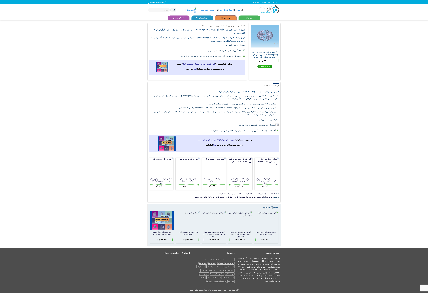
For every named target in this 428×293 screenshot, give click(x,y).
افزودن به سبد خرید (264, 66)
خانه (239, 10)
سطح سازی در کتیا (220, 270)
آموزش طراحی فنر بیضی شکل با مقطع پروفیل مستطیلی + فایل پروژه (214, 234)
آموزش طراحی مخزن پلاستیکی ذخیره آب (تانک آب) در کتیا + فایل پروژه (240, 234)
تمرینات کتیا (210, 266)
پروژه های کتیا (225, 18)
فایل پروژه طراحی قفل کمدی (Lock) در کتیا (188, 233)
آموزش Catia (269, 197)
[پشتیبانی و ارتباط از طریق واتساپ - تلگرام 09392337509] (169, 2)
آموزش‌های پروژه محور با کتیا (211, 26)
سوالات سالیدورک (206, 270)
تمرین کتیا (231, 270)
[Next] (150, 228)
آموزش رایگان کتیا (202, 18)
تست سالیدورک (229, 266)
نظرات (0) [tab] (267, 85)
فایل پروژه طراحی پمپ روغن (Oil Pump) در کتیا (266, 233)
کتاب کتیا (209, 281)
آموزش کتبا (211, 263)
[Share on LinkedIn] (196, 77)
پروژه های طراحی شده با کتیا (247, 193)
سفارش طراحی (226, 10)
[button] (276, 2)
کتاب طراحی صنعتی (220, 281)
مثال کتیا (202, 277)
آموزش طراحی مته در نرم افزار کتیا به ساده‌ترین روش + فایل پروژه (161, 181)
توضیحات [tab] (276, 85)
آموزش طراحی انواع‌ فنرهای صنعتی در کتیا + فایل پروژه (161, 233)
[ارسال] (150, 10)
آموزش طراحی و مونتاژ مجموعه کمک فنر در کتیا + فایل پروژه (240, 180)
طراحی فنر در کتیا (213, 197)
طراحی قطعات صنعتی (201, 197)
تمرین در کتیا (201, 266)
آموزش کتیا (249, 18)
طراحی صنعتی (224, 197)
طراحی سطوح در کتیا (217, 274)
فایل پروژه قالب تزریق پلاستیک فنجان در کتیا (214, 180)
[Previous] (278, 228)
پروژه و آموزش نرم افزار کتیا (231, 26)
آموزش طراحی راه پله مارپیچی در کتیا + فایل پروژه (187, 180)
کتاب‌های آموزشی (178, 18)
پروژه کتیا (231, 281)
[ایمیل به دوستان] (199, 77)
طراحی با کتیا (234, 197)
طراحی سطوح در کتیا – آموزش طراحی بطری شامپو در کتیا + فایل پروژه (266, 181)
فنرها (277, 96)
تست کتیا (219, 266)
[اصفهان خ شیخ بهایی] (178, 2)
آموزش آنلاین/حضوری (207, 10)
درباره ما (190, 10)
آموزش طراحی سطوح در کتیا (214, 259)
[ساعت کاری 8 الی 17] (173, 2)
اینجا (195, 69)
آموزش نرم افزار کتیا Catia (247, 197)
